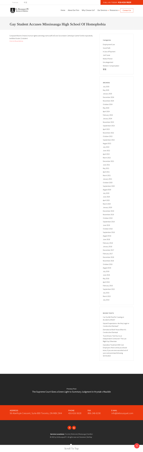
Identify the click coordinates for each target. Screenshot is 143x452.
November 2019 (108, 214)
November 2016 (108, 261)
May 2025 (106, 90)
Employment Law (109, 44)
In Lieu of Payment (109, 51)
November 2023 (108, 122)
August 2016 (107, 268)
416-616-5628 (74, 413)
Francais (15, 2)
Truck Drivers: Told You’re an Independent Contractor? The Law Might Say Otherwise (114, 338)
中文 (25, 2)
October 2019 (107, 218)
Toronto (67, 434)
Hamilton (90, 434)
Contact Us (127, 10)
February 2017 (108, 254)
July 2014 (106, 300)
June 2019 (106, 225)
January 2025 (107, 94)
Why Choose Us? (88, 10)
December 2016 (108, 257)
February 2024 (108, 115)
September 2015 (109, 289)
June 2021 (106, 165)
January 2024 (107, 118)
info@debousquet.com (122, 413)
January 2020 (107, 207)
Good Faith (106, 48)
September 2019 (109, 222)
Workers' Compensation (111, 66)
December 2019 (108, 211)
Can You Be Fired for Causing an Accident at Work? (113, 318)
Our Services (102, 10)
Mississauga (82, 434)
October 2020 (107, 182)
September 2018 (109, 232)
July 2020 (106, 193)
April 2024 (106, 111)
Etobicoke (74, 434)
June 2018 (106, 239)
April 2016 (106, 282)
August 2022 (107, 143)
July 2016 (106, 271)
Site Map (89, 437)
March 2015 (107, 296)
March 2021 (107, 175)
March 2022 (107, 158)
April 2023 (106, 129)
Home (63, 10)
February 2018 (108, 243)
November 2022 (108, 133)
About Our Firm (73, 10)
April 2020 (106, 200)
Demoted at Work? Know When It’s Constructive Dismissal (114, 331)
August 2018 (107, 236)
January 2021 (107, 179)
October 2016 (107, 264)
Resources (114, 10)
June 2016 (106, 275)
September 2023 (109, 126)
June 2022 (106, 150)
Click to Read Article (16, 41)
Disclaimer (82, 437)
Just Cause (106, 55)
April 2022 (106, 154)
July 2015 (106, 293)
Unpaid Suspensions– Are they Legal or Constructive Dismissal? (116, 324)
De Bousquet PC (62, 437)
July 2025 (106, 87)
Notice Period (107, 59)
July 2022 (106, 147)
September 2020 (109, 186)
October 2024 (107, 104)
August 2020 (107, 190)
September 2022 (109, 140)
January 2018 (107, 246)
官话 (104, 69)
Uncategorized (108, 62)
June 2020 (106, 197)
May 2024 (106, 108)
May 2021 (106, 168)
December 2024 (108, 97)
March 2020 (107, 204)
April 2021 (106, 172)
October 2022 (107, 136)
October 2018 (107, 229)
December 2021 (108, 161)
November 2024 (108, 101)
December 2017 (108, 250)
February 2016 (108, 286)
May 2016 (106, 278)
